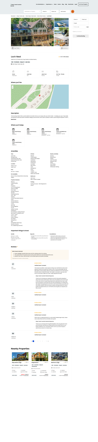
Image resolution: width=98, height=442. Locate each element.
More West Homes (41, 16)
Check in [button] (45, 11)
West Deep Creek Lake (31, 16)
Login (76, 4)
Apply (87, 26)
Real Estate (70, 4)
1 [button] (33, 341)
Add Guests (63, 11)
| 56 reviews (66, 56)
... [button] (44, 341)
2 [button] (35, 341)
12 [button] (46, 341)
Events (59, 4)
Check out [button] (53, 11)
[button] (72, 11)
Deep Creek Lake (20, 16)
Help (66, 4)
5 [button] (42, 341)
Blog (63, 4)
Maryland (13, 16)
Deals (55, 4)
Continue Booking (81, 36)
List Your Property (83, 4)
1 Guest (75, 23)
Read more (13, 119)
